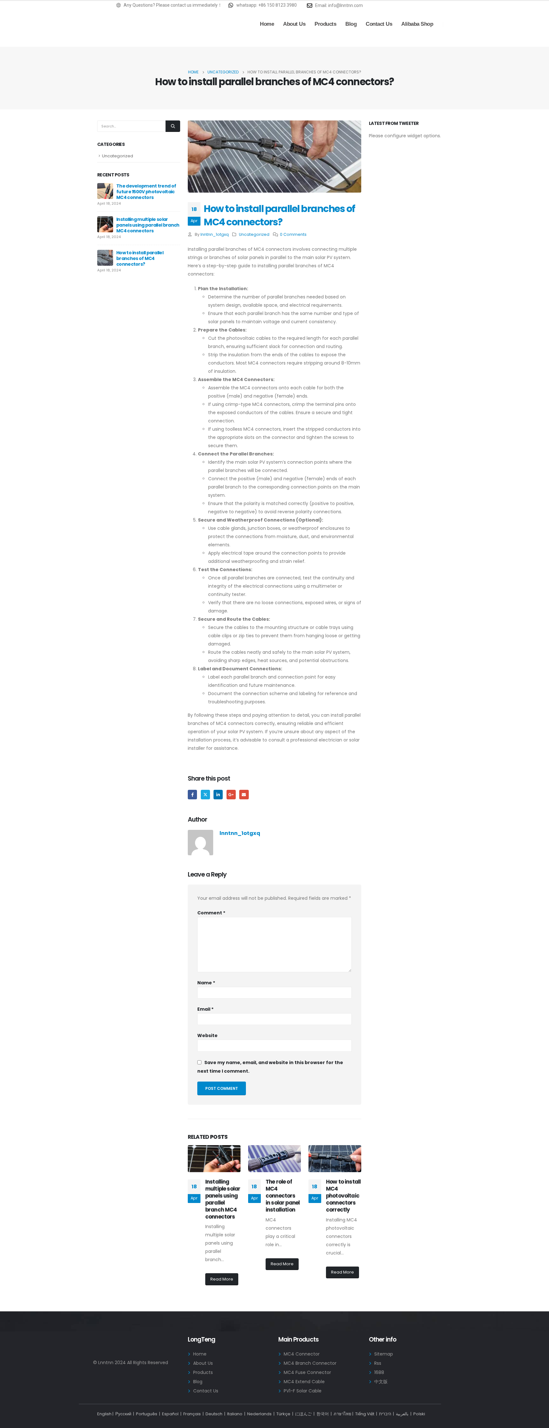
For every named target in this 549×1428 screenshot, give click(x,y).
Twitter (205, 794)
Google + (231, 794)
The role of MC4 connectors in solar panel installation (283, 1195)
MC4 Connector (302, 1354)
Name (206, 983)
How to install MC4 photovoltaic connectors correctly (343, 1195)
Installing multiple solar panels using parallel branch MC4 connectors (222, 1199)
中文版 (381, 1381)
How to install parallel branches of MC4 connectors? (139, 258)
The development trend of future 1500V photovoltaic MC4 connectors (146, 192)
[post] (105, 191)
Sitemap (383, 1354)
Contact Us (379, 24)
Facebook (192, 794)
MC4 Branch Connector (310, 1363)
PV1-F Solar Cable (303, 1391)
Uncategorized (254, 234)
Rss (377, 1363)
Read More (221, 1279)
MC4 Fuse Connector (307, 1372)
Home (267, 24)
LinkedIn (218, 794)
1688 (379, 1372)
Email (243, 794)
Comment (211, 913)
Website (207, 1035)
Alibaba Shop (417, 24)
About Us (294, 24)
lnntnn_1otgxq (214, 234)
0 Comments (293, 234)
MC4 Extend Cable (304, 1381)
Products (325, 24)
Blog (350, 24)
